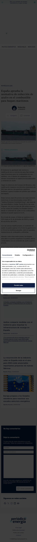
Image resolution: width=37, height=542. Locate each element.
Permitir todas (18, 285)
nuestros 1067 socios (16, 264)
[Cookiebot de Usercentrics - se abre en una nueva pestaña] (27, 250)
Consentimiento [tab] (7, 255)
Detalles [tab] (17, 255)
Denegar (18, 290)
